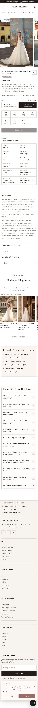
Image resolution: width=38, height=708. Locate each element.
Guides (3, 639)
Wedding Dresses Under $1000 (16, 365)
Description (6, 195)
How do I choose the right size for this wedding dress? (16, 445)
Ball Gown (5, 582)
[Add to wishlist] (34, 72)
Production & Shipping (10, 245)
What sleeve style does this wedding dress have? (16, 422)
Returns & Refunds (8, 611)
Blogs (3, 643)
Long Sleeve (5, 585)
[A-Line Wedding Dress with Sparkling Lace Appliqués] (26, 309)
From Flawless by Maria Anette (13, 294)
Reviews (4, 636)
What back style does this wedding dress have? (15, 430)
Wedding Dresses (13, 12)
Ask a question (28, 95)
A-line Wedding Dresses (28, 12)
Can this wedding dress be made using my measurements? (15, 453)
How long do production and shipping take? (16, 470)
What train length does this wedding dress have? (16, 405)
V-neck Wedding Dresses (14, 368)
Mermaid (4, 579)
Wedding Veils (6, 553)
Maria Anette (7, 77)
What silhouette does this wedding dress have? (15, 397)
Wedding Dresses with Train (15, 361)
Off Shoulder (6, 588)
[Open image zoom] (16, 42)
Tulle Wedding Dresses (13, 372)
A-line (3, 576)
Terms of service (7, 617)
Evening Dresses (7, 550)
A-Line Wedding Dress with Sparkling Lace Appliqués (23, 326)
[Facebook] (14, 532)
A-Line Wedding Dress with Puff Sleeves (5, 325)
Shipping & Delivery (8, 608)
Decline (11, 696)
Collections (5, 556)
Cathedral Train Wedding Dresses (17, 354)
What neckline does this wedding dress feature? (15, 413)
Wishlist (4, 560)
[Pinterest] (9, 532)
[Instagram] (3, 532)
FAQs (3, 646)
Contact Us (5, 605)
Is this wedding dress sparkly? (14, 438)
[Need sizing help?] (33, 703)
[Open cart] (35, 7)
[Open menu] (3, 7)
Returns (4, 251)
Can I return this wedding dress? (15, 485)
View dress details (8, 95)
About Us (4, 633)
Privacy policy (6, 614)
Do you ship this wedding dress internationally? (14, 478)
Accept (27, 696)
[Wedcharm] (19, 7)
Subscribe (19, 673)
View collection (19, 337)
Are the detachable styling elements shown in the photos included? (16, 461)
